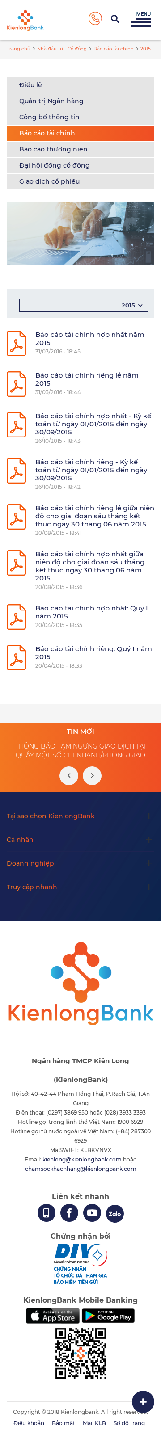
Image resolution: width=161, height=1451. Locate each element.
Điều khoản (28, 1423)
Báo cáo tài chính (47, 133)
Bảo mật (63, 1423)
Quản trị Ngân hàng (51, 101)
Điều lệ (30, 85)
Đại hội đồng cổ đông (54, 165)
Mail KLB (94, 1423)
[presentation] (68, 775)
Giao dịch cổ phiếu (49, 181)
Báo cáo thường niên (53, 149)
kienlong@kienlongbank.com (82, 1159)
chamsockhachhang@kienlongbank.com (80, 1168)
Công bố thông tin (49, 117)
